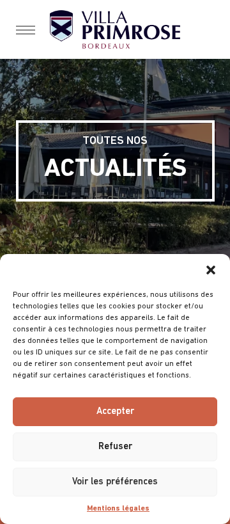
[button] (210, 270)
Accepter (115, 412)
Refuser (115, 447)
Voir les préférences (115, 482)
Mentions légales (118, 508)
